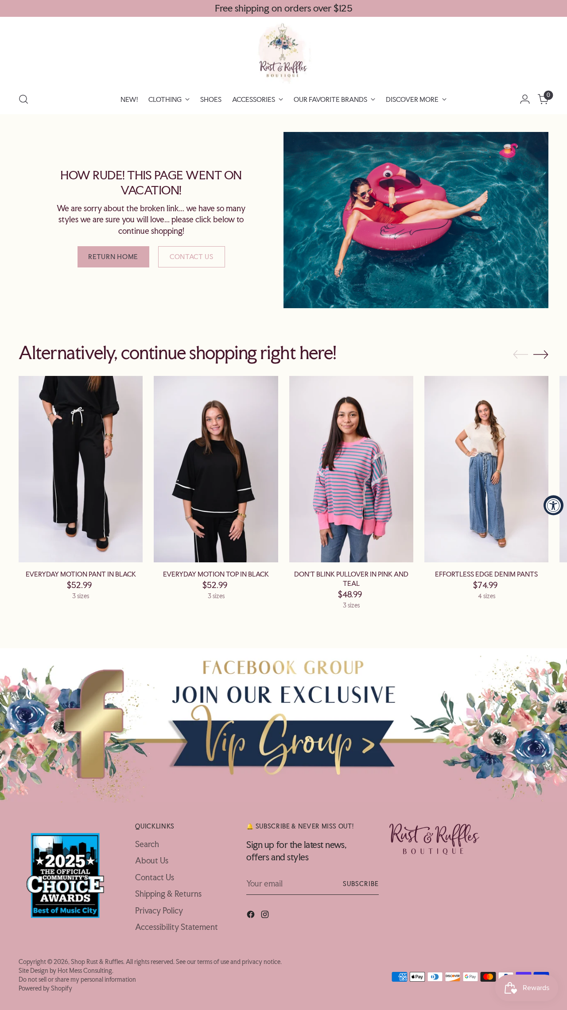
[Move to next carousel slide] (540, 354)
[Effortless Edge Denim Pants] (486, 469)
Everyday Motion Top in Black (216, 574)
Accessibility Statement (176, 927)
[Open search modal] (23, 99)
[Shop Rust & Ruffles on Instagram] (265, 916)
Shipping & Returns (168, 893)
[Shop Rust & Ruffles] (283, 53)
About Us (151, 860)
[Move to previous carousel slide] (520, 354)
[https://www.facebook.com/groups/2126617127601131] (283, 725)
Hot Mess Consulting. (85, 970)
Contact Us (154, 877)
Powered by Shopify (45, 988)
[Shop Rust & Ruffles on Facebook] (251, 916)
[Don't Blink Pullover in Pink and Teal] (351, 469)
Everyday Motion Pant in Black (81, 574)
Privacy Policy (159, 910)
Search (147, 844)
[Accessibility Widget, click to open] (553, 505)
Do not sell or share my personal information (77, 979)
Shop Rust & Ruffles (97, 961)
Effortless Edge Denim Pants (486, 574)
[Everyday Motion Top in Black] (216, 469)
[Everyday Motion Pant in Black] (81, 469)
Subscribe (361, 883)
